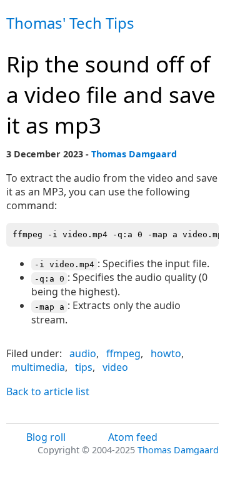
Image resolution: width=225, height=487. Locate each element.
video (115, 367)
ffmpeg (123, 353)
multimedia (38, 367)
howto (166, 353)
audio (82, 353)
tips (83, 367)
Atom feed (133, 437)
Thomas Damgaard (134, 154)
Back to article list (47, 391)
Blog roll (46, 437)
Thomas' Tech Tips (70, 22)
